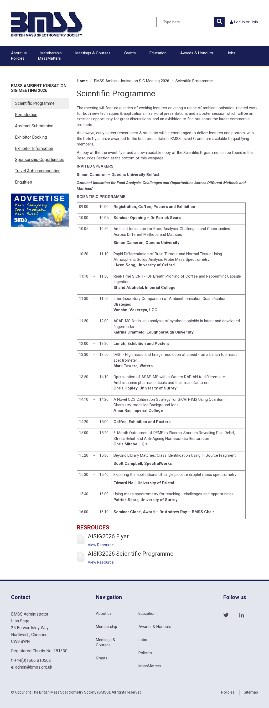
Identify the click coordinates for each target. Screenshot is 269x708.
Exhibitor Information (34, 148)
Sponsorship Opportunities (39, 159)
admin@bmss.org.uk (33, 667)
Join (254, 22)
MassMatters (49, 58)
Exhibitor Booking (31, 137)
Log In (239, 22)
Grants (130, 53)
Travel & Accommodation (37, 170)
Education (158, 53)
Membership (51, 53)
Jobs (231, 53)
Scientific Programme (35, 103)
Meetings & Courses (93, 53)
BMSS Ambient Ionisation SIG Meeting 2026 (38, 88)
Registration (26, 114)
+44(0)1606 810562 (32, 660)
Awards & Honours (196, 53)
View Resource (101, 545)
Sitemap (251, 692)
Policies (17, 58)
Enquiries (23, 182)
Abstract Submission (34, 125)
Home (82, 81)
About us (19, 53)
